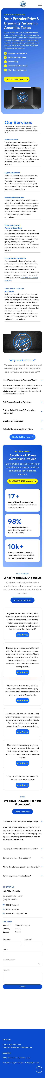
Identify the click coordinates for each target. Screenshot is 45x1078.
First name (7, 939)
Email (5, 950)
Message (6, 970)
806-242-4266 (15, 1044)
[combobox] (22, 964)
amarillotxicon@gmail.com (16, 913)
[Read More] (39, 1069)
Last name (28, 939)
